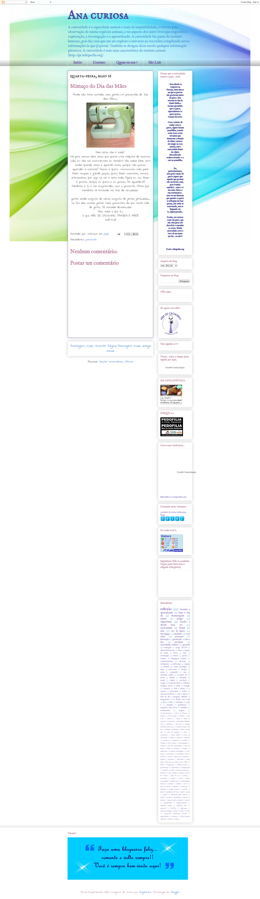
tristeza (174, 816)
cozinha (184, 740)
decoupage (165, 634)
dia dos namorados (175, 746)
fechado (171, 759)
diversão (182, 661)
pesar (182, 792)
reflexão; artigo (166, 805)
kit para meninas (182, 770)
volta (176, 819)
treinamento (165, 710)
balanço (175, 729)
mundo (170, 784)
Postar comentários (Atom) (116, 362)
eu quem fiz (182, 675)
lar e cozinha (173, 773)
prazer (186, 797)
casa (184, 672)
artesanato (179, 636)
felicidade (180, 759)
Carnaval (166, 688)
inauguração (185, 767)
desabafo (178, 634)
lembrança (177, 664)
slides (176, 811)
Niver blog (172, 716)
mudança (179, 702)
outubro (163, 789)
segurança (183, 808)
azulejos (167, 729)
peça (188, 792)
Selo (184, 653)
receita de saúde (174, 683)
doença (176, 748)
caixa (179, 650)
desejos (162, 746)
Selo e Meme (179, 688)
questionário (167, 803)
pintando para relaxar (179, 795)
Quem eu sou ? (127, 62)
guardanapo (164, 767)
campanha (174, 672)
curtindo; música (166, 675)
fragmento (170, 765)
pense (162, 792)
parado (185, 789)
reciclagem (167, 647)
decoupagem (183, 743)
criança (162, 743)
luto (171, 702)
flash (162, 765)
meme (162, 680)
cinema (172, 738)
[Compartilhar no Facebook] (134, 234)
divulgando (164, 664)
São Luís (155, 62)
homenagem (177, 615)
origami (187, 664)
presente (91, 239)
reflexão (166, 609)
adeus (178, 719)
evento (169, 757)
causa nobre (175, 735)
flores (185, 694)
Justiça (162, 716)
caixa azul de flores (167, 694)
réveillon (173, 808)
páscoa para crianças (175, 800)
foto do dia (165, 697)
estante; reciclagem (176, 751)
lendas (182, 773)
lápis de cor (175, 776)
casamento (164, 735)
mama (185, 776)
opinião (175, 786)
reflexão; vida (181, 805)
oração (163, 683)
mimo (163, 618)
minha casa (174, 781)
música (172, 680)
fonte (162, 677)
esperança (163, 751)
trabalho (184, 707)
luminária (183, 677)
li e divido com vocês (181, 699)
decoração (164, 639)
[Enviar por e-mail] (125, 234)
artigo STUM (181, 647)
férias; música (182, 765)
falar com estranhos (181, 757)
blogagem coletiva (178, 658)
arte (162, 631)
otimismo (184, 786)
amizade (171, 721)
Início (77, 62)
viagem (181, 710)
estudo (162, 757)
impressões (175, 767)
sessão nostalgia (165, 811)
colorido (187, 738)
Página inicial (112, 348)
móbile (178, 784)
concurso (166, 740)
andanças (169, 724)
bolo (182, 729)
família (162, 759)
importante (166, 621)
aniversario (173, 669)
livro (165, 702)
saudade (166, 667)
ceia (179, 694)
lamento (163, 773)
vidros (170, 819)
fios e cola (178, 762)
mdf (180, 778)
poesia (184, 656)
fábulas (172, 677)
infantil (165, 770)
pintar (162, 797)
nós (185, 784)
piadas (165, 795)
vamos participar (180, 667)
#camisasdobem (166, 713)
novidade (183, 680)
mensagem (178, 642)
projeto (163, 800)
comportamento (166, 661)
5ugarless (145, 892)
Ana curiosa (98, 15)
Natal (182, 628)
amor (162, 669)
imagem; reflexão (180, 697)
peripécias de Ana (173, 792)
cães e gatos (172, 743)
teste (182, 811)
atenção (184, 669)
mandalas (163, 778)
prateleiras (177, 797)
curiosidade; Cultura (169, 644)
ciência (179, 738)
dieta (169, 748)
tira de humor (178, 631)
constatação (164, 656)
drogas (185, 748)
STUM (181, 716)
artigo (180, 618)
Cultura (163, 658)
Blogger (175, 892)
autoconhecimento (167, 650)
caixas (162, 672)
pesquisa (170, 705)
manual (172, 778)
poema (169, 797)
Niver (175, 653)
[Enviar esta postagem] (118, 234)
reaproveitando (181, 803)
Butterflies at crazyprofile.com (173, 497)
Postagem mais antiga (134, 346)
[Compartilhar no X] (131, 234)
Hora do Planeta (181, 713)
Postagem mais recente (88, 346)
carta (185, 732)
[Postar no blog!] (128, 234)
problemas (182, 705)
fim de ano (169, 762)
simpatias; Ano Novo (168, 707)
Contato (99, 62)
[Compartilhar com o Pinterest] (137, 234)
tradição (187, 686)
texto (188, 811)
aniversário (174, 691)
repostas (163, 808)
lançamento (164, 699)
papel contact (174, 789)
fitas (186, 762)
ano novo (179, 724)
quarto (187, 800)
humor (175, 656)
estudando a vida (182, 754)
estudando (170, 754)
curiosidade (166, 628)
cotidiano (175, 740)
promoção (177, 639)
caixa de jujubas (173, 732)
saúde (178, 686)
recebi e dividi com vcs (175, 623)
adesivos (170, 719)
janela (172, 770)
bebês (184, 691)
